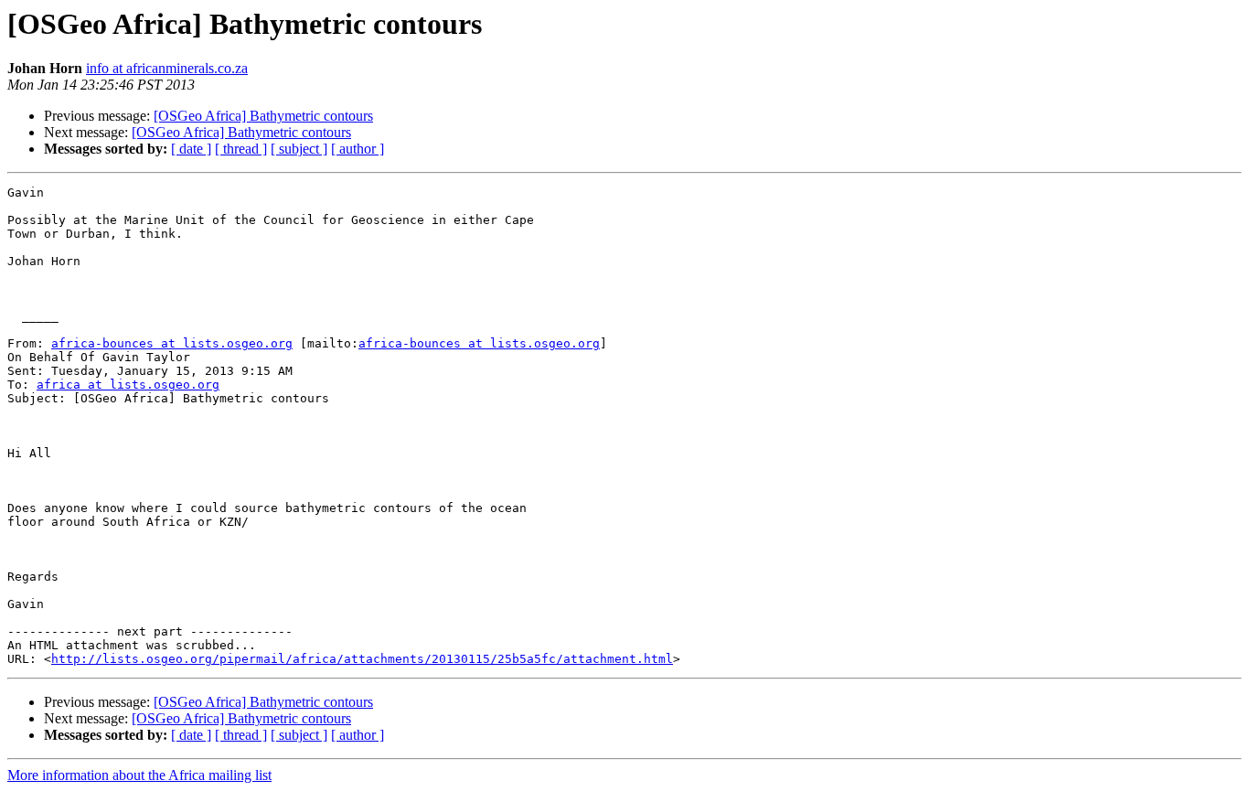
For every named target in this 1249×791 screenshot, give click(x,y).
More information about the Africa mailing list (139, 775)
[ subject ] (299, 148)
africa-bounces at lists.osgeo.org (172, 343)
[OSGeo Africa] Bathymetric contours (263, 115)
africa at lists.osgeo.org (128, 384)
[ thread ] (241, 148)
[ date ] (191, 148)
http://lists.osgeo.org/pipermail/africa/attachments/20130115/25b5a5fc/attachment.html (362, 659)
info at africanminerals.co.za (167, 68)
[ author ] (357, 148)
